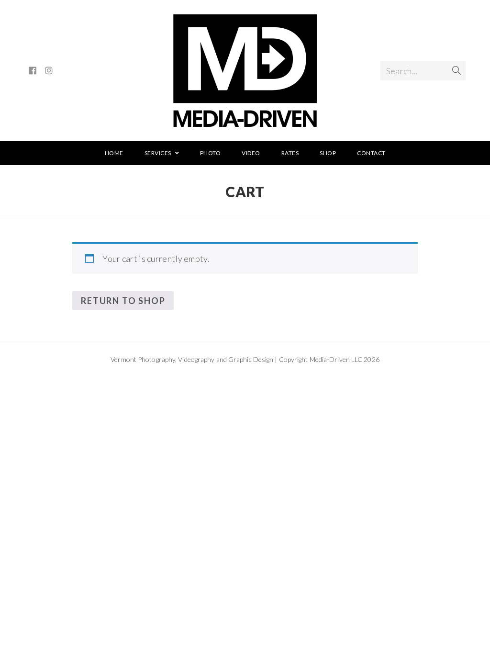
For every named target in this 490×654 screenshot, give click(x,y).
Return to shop (123, 300)
